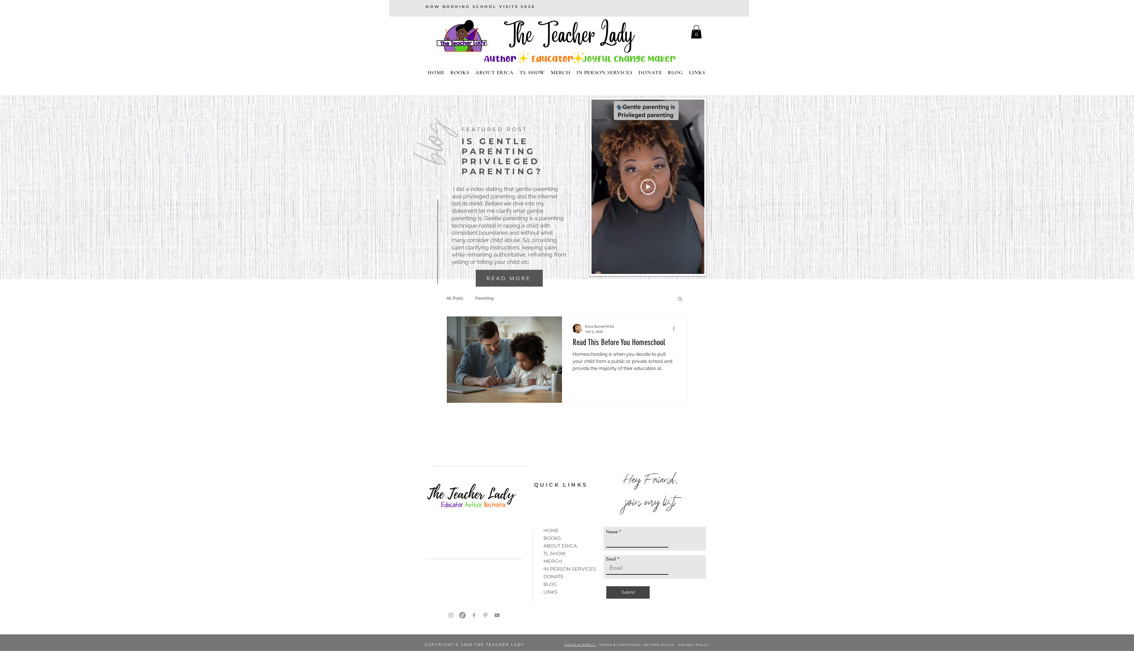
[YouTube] (497, 615)
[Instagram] (451, 615)
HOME (551, 530)
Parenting (484, 298)
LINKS (550, 592)
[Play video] (648, 186)
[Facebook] (474, 615)
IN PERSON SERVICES (569, 569)
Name (611, 532)
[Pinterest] (485, 615)
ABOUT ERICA (560, 546)
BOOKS (552, 538)
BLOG (550, 584)
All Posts (455, 298)
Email (611, 559)
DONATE (553, 576)
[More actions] (675, 328)
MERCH (552, 561)
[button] (680, 299)
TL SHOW (554, 553)
